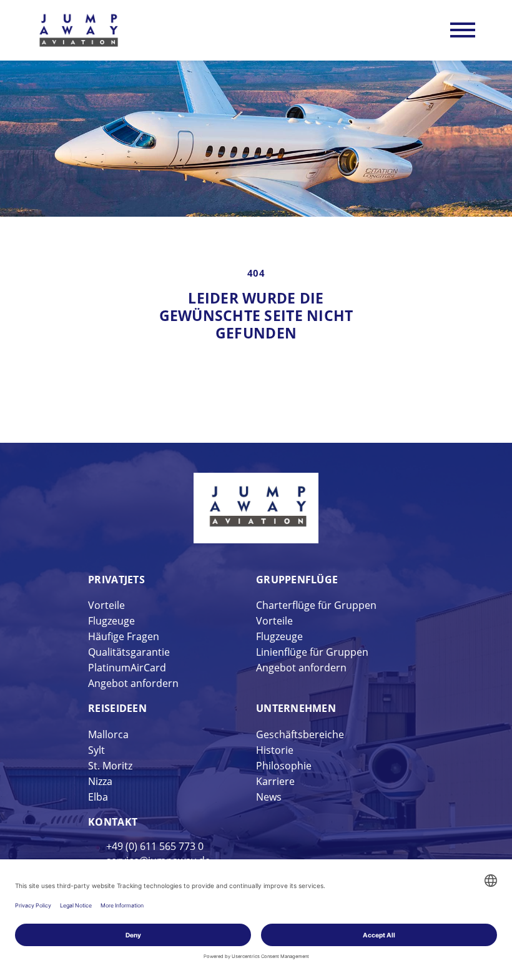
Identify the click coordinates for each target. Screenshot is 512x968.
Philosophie (284, 766)
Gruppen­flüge (297, 579)
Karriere (275, 781)
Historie (274, 750)
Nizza (100, 781)
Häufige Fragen (123, 636)
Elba (98, 797)
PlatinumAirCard (127, 667)
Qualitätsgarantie (129, 652)
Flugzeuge (111, 621)
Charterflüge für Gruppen (316, 605)
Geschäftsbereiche (300, 734)
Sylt (96, 750)
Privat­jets (116, 579)
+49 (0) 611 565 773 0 (155, 846)
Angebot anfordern (133, 683)
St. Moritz (110, 766)
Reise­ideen (117, 708)
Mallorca (108, 734)
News (269, 797)
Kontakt (112, 822)
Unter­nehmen (296, 708)
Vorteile (106, 605)
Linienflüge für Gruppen (312, 652)
